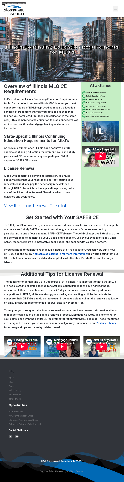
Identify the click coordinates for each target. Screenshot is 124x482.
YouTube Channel (106, 323)
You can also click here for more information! (60, 253)
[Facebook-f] (10, 436)
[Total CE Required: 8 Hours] (100, 92)
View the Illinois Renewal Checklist (35, 205)
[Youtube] (17, 436)
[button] (115, 8)
